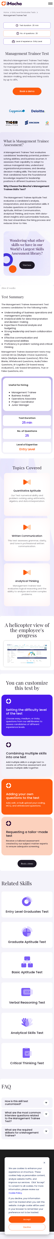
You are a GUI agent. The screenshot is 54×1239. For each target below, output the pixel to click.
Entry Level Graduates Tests (24, 12)
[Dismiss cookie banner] (44, 1163)
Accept (27, 1219)
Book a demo (27, 91)
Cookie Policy (15, 1193)
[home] (11, 3)
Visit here (27, 265)
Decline (27, 1227)
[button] (50, 3)
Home (6, 12)
